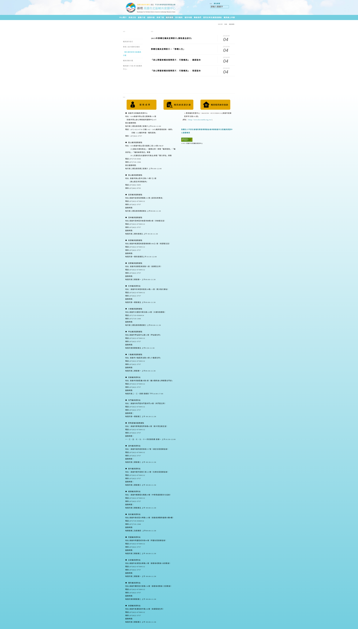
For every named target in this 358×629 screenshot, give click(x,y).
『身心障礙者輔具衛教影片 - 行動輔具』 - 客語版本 (176, 71)
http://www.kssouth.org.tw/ (200, 120)
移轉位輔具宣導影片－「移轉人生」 (168, 49)
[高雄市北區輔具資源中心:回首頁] (150, 7)
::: (211, 3)
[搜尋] (230, 6)
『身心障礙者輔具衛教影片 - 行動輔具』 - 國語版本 (176, 60)
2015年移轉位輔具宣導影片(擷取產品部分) (171, 38)
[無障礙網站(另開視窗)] (186, 139)
